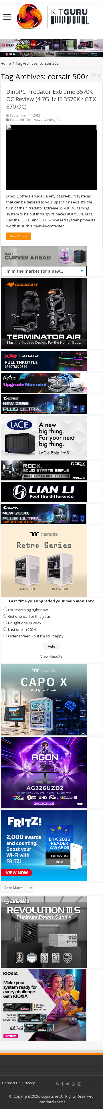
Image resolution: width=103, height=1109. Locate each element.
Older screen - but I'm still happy (36, 636)
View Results (51, 656)
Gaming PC (51, 119)
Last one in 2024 (22, 629)
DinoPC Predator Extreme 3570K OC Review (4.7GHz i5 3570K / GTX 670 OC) (51, 99)
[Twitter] (67, 1084)
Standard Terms (51, 1101)
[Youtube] (73, 1084)
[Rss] (57, 1084)
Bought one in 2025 (24, 622)
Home (6, 63)
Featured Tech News (26, 119)
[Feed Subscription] (99, 75)
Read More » (18, 236)
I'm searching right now (28, 609)
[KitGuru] (51, 14)
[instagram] (79, 1084)
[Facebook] (62, 1084)
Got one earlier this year (29, 616)
